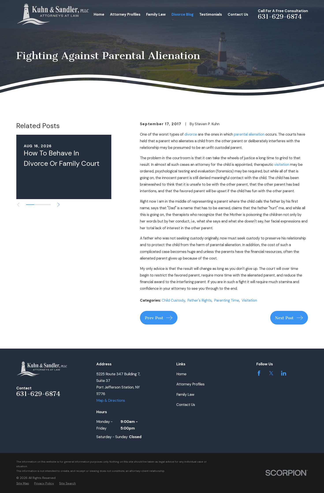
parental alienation (249, 134)
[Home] (53, 14)
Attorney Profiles (190, 384)
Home (181, 374)
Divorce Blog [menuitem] (182, 14)
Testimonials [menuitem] (210, 14)
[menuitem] (22, 483)
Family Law (185, 394)
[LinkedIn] (283, 373)
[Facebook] (258, 373)
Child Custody (173, 300)
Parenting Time (226, 300)
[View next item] (58, 205)
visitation (281, 164)
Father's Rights (199, 300)
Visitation (249, 300)
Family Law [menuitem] (156, 14)
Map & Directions (110, 400)
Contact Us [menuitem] (238, 14)
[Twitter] (271, 373)
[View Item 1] (30, 204)
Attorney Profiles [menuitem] (125, 14)
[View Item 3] (46, 204)
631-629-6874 (280, 16)
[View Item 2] (38, 204)
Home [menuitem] (99, 14)
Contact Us (185, 404)
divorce (191, 134)
